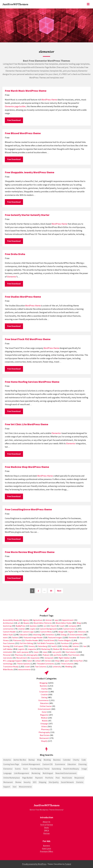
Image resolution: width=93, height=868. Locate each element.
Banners (46, 845)
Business (43, 686)
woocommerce (24, 669)
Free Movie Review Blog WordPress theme (29, 552)
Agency (26, 620)
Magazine (44, 715)
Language (7, 773)
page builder (20, 106)
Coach (61, 626)
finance (83, 637)
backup (32, 760)
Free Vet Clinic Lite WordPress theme (26, 424)
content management (31, 764)
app (56, 620)
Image (84, 769)
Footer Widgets (64, 640)
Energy (64, 634)
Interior (75, 646)
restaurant (48, 658)
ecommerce (60, 764)
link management (21, 773)
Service (48, 661)
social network (67, 782)
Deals (46, 827)
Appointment (68, 620)
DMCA (46, 830)
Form (25, 769)
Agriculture (37, 620)
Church (53, 626)
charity (76, 760)
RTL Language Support (12, 661)
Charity (44, 688)
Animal (49, 620)
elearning (37, 634)
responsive (34, 658)
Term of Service (46, 824)
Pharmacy (19, 655)
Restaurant (44, 738)
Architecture (8, 623)
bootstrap (7, 626)
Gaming (6, 646)
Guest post (46, 848)
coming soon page (11, 764)
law (84, 646)
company (72, 626)
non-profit (56, 652)
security (27, 782)
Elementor (9, 106)
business (33, 626)
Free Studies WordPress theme (23, 296)
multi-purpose (22, 652)
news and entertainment (66, 773)
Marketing (45, 649)
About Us (46, 822)
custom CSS (48, 764)
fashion (15, 637)
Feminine (72, 637)
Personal (7, 655)
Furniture (65, 643)
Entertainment (76, 634)
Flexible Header (31, 640)
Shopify (44, 741)
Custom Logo (28, 631)
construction (8, 629)
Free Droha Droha (15, 254)
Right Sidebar (64, 658)
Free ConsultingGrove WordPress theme (28, 509)
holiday (65, 646)
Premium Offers (46, 851)
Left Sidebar (8, 649)
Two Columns (40, 666)
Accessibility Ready (11, 620)
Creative (44, 694)
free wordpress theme (39, 769)
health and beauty (71, 769)
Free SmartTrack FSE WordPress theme (27, 339)
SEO (34, 782)
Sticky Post (78, 661)
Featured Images (55, 637)
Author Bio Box (20, 760)
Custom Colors (69, 629)
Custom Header (9, 631)
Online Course (45, 706)
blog (39, 760)
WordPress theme (49, 99)
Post (58, 777)
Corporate (43, 691)
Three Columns (67, 663)
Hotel (44, 712)
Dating (44, 697)
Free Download (14, 120)
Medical (56, 649)
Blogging (43, 683)
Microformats (68, 649)
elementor (49, 634)
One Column (71, 652)
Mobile (45, 720)
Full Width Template (45, 643)
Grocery (31, 646)
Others (44, 726)
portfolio (57, 655)
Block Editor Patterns (43, 623)
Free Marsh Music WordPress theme (25, 90)
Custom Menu (46, 631)
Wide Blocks (8, 669)
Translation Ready (10, 666)
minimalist (7, 652)
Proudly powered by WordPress (34, 864)
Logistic (21, 649)
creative (21, 629)
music (36, 652)
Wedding (68, 666)
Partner (46, 833)
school (38, 661)
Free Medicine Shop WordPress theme (27, 467)
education (72, 764)
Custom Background (48, 629)
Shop (57, 661)
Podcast (46, 655)
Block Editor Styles (64, 623)
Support (6, 786)
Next (59, 590)
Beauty (26, 623)
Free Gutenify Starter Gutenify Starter (27, 215)
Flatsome (17, 640)
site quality (53, 782)
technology (8, 663)
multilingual (48, 773)
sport (67, 661)
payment (39, 777)
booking (47, 760)
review (18, 782)
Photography (44, 732)
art (19, 623)
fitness (6, 640)
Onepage (44, 723)
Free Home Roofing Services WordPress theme (32, 381)
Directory (82, 631)
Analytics (7, 760)
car (44, 626)
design (61, 631)
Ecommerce (43, 700)
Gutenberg (42, 646)
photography (31, 655)
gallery (76, 643)
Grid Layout (18, 646)
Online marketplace (11, 777)
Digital (71, 631)
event (5, 637)
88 (52, 590)
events (18, 769)
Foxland (68, 864)
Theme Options (23, 663)
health (54, 646)
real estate (7, 658)
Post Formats (74, 655)
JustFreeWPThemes (15, 4)
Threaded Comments (45, 663)
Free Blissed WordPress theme (23, 133)
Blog (79, 623)
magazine (32, 649)
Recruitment (21, 658)
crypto (32, 629)
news (45, 652)
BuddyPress (20, 626)
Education (23, 634)
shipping (42, 782)
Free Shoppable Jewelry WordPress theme (29, 172)
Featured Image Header (33, 637)
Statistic (79, 782)
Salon (29, 661)
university (57, 666)
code (84, 760)
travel (27, 666)
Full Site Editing (26, 643)
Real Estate (45, 735)
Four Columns (9, 643)
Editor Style (8, 634)
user (14, 786)
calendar (66, 760)
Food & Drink (48, 640)
